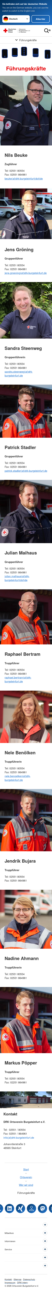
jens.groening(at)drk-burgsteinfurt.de (26, 273)
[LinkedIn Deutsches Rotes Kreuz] (9, 1208)
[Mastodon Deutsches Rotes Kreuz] (42, 1208)
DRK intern (22, 1282)
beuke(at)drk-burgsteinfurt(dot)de (24, 178)
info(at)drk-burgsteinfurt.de (18, 1137)
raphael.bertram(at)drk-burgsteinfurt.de (18, 679)
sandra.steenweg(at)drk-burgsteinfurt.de (19, 373)
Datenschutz (29, 1279)
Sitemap (17, 1279)
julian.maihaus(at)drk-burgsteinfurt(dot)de (17, 578)
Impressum (10, 1282)
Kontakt (8, 1279)
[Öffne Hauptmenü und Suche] (47, 30)
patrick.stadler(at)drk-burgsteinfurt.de (26, 471)
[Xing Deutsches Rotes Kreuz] (20, 1208)
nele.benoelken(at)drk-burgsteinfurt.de (17, 778)
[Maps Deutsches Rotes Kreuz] (31, 1208)
